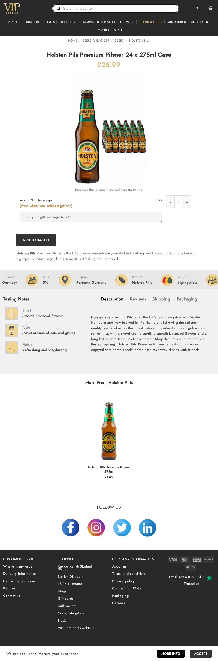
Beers (119, 40)
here (201, 338)
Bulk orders (67, 605)
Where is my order (18, 566)
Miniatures (176, 22)
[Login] (197, 8)
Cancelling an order (19, 581)
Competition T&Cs (126, 588)
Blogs (62, 591)
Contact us (11, 595)
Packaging (120, 595)
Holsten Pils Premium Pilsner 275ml (109, 469)
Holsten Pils (139, 40)
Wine (130, 22)
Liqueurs (67, 22)
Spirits (49, 22)
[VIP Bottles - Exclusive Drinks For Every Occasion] (21, 8)
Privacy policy (123, 581)
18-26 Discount (70, 583)
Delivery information (19, 573)
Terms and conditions (129, 573)
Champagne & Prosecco (100, 22)
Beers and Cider (96, 40)
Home (72, 40)
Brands (32, 22)
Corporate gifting (71, 613)
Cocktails (199, 22)
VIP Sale (14, 22)
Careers (118, 603)
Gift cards (66, 598)
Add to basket (36, 239)
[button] (211, 8)
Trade (62, 620)
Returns (9, 588)
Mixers (103, 29)
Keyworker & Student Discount (75, 568)
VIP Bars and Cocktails (76, 627)
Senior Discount (70, 576)
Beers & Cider (151, 22)
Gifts (118, 29)
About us (119, 566)
